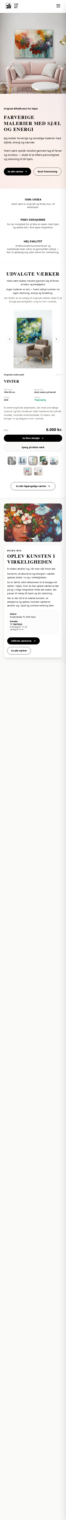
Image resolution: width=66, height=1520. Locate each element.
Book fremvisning (47, 171)
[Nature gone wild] (54, 460)
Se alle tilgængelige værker (31, 486)
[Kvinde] (33, 460)
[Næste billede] (56, 522)
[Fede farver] (38, 471)
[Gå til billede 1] (29, 89)
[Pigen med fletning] (11, 460)
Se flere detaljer (31, 438)
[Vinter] (43, 460)
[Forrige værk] (9, 339)
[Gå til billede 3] (35, 89)
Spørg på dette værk (33, 447)
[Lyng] (27, 471)
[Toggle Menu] (58, 6)
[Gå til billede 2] (33, 89)
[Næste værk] (56, 339)
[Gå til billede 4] (38, 89)
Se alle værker (15, 171)
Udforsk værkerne (21, 640)
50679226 (17, 624)
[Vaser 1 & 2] (22, 460)
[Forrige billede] (10, 522)
